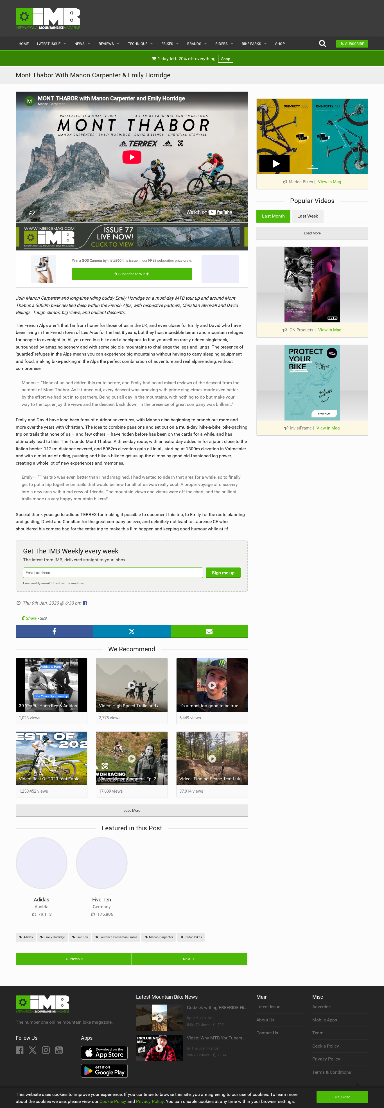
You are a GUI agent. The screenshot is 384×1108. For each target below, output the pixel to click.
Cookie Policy (325, 1046)
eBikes (167, 44)
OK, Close (342, 1097)
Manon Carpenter (160, 937)
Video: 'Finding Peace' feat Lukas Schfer (213, 778)
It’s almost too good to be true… (211, 705)
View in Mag (329, 181)
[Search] (322, 43)
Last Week (307, 216)
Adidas (41, 900)
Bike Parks (251, 44)
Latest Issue (48, 44)
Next (187, 959)
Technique (137, 44)
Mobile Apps (324, 1020)
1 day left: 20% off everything (193, 58)
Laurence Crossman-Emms (118, 937)
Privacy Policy (326, 1059)
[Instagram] (46, 1052)
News (79, 44)
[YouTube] (59, 1052)
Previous (76, 959)
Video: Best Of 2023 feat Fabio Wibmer (53, 778)
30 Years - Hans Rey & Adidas (48, 705)
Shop (280, 44)
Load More (131, 810)
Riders (221, 44)
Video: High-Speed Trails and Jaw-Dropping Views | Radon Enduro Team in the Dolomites (133, 705)
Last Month (273, 216)
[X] (33, 1052)
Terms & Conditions (331, 1072)
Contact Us (267, 1032)
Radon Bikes (193, 937)
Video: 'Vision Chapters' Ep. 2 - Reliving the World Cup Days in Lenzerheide (133, 778)
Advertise (321, 1006)
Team (318, 1032)
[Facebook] (20, 1052)
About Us (265, 1020)
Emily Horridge (54, 937)
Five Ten (101, 900)
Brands (194, 44)
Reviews (106, 44)
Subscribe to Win (132, 274)
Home (24, 44)
